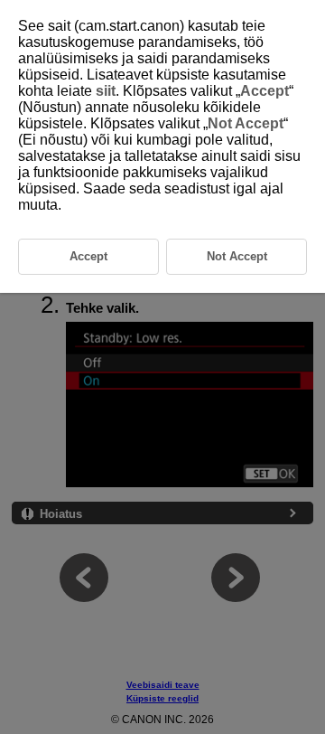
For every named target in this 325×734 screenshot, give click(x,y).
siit (106, 91)
